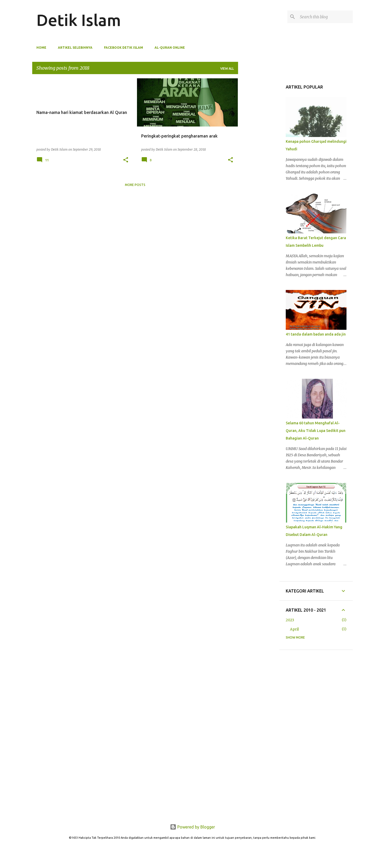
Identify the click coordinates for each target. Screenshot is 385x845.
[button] (126, 160)
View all (227, 68)
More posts (135, 184)
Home (41, 47)
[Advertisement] (257, 109)
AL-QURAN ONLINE (170, 47)
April (294, 629)
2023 (290, 620)
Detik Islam (78, 20)
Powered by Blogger (195, 827)
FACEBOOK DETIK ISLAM (123, 47)
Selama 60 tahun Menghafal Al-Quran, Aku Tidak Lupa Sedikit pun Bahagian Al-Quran (315, 430)
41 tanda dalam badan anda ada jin (316, 334)
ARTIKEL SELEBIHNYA (75, 47)
